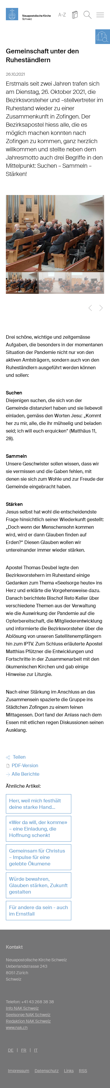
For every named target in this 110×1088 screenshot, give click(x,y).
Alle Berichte (25, 774)
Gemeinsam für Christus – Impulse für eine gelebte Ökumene (37, 857)
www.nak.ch (17, 1027)
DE (10, 1050)
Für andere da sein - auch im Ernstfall (38, 910)
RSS (83, 1070)
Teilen (18, 757)
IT (36, 1050)
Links (69, 1070)
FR (23, 1050)
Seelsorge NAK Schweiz (28, 1014)
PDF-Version (24, 765)
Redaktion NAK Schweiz (28, 1021)
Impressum (18, 1070)
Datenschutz (47, 1070)
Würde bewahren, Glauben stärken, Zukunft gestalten (38, 885)
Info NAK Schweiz (22, 1008)
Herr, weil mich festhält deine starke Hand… (35, 803)
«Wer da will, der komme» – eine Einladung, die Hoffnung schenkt (38, 828)
